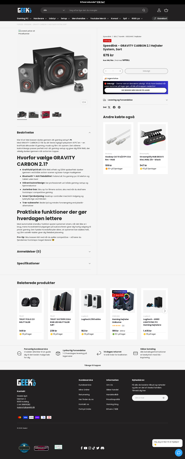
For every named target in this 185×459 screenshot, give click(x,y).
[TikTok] (93, 448)
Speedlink (107, 36)
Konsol (114, 18)
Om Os (109, 384)
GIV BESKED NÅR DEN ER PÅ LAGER (135, 90)
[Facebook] (82, 448)
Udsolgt (146, 71)
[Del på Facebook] (114, 107)
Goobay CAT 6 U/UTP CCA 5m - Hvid (118, 158)
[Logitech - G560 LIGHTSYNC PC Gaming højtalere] (154, 301)
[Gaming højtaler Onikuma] (123, 301)
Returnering (84, 394)
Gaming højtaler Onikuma (120, 320)
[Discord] (102, 448)
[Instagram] (89, 448)
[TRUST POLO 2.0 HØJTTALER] (30, 301)
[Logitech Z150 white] (92, 301)
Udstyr (52, 18)
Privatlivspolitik (113, 399)
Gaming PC (23, 18)
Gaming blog (112, 404)
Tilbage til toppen (92, 365)
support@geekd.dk (26, 407)
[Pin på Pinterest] (119, 107)
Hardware (39, 18)
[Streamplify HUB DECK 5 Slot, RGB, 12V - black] (153, 137)
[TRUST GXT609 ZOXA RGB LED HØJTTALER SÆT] (61, 301)
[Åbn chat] (178, 452)
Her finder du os (86, 399)
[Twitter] (97, 448)
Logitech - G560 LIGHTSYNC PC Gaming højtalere (152, 322)
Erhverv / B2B (112, 409)
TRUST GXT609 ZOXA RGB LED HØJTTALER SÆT (60, 322)
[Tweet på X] (109, 107)
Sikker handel (112, 389)
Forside (20, 24)
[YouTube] (85, 448)
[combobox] (94, 10)
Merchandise (78, 18)
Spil (125, 18)
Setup (64, 18)
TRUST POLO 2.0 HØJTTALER (26, 320)
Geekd (25, 428)
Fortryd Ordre (85, 409)
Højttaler (138, 36)
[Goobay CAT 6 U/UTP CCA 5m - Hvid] (118, 137)
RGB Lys (136, 18)
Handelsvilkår (112, 394)
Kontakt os (84, 404)
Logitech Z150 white (91, 319)
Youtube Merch (98, 18)
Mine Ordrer (84, 389)
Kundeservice (85, 384)
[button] (166, 10)
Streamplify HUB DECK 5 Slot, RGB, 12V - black (152, 158)
